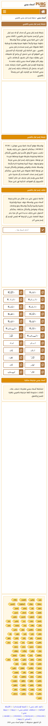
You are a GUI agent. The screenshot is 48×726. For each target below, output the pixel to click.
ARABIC (7, 716)
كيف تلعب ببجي (36, 706)
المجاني (27, 719)
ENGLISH (40, 716)
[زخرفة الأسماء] (43, 11)
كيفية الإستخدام (20, 706)
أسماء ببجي (41, 18)
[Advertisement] (24, 107)
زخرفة (13, 709)
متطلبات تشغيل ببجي (27, 709)
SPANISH (17, 716)
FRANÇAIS (29, 716)
